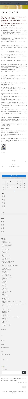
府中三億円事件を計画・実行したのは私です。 (11, 316)
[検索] (24, 372)
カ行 (4, 196)
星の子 (3, 322)
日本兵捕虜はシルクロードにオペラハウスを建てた (12, 301)
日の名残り (4, 302)
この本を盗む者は (5, 274)
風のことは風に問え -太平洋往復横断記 (10, 265)
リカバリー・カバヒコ (6, 242)
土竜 (3, 256)
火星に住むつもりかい (6, 324)
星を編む (4, 239)
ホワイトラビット (5, 295)
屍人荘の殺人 (4, 312)
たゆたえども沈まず (6, 325)
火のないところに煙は (6, 309)
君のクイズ (4, 254)
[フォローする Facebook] (21, 382)
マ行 (4, 203)
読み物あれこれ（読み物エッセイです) (10, 3)
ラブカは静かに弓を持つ (7, 245)
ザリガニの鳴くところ (6, 275)
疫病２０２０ (4, 288)
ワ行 (4, 208)
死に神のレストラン (6, 298)
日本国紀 (4, 292)
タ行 (4, 199)
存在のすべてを (5, 246)
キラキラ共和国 (5, 321)
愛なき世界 (4, 299)
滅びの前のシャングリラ (7, 266)
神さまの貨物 (4, 281)
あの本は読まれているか (7, 276)
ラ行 (4, 206)
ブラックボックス (5, 268)
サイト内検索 (4, 369)
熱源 (3, 279)
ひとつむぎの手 (5, 308)
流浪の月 (4, 271)
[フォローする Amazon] (23, 382)
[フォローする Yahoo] (26, 382)
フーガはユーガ (5, 315)
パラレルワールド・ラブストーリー (9, 291)
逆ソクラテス (4, 282)
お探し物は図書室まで (6, 269)
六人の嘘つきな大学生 (6, 258)
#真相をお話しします (6, 255)
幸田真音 (12, 12)
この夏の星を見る (5, 252)
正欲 (3, 248)
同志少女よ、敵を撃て (6, 262)
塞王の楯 (4, 264)
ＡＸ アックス (5, 296)
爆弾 (3, 251)
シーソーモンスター (6, 289)
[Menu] (26, 3)
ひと (3, 294)
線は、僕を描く (5, 286)
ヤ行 (4, 205)
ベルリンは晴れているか (7, 306)
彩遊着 (2, 351)
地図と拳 (4, 241)
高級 (2, 344)
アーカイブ (3, 212)
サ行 (4, 198)
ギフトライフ (4, 259)
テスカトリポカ (5, 272)
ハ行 (4, 202)
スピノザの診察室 (5, 249)
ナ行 (4, 200)
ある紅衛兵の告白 (5, 311)
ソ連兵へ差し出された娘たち (8, 261)
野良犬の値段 (4, 278)
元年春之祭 (4, 314)
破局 (3, 285)
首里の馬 (4, 284)
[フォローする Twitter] (19, 382)
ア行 (4, 195)
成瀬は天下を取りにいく (7, 244)
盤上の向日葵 (4, 318)
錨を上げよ (4, 319)
